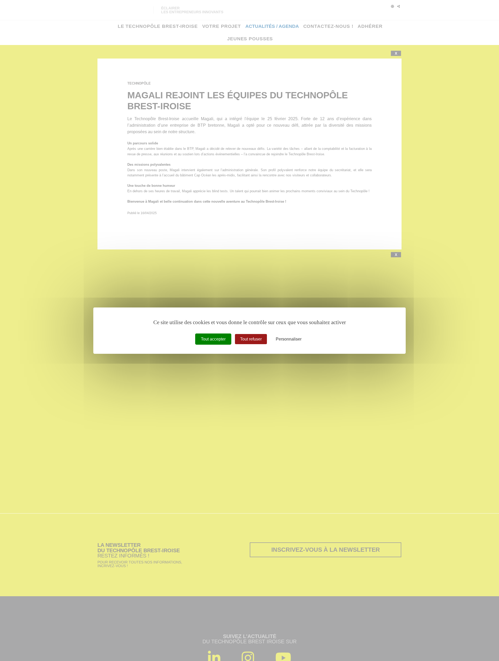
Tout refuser (251, 339)
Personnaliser (288, 339)
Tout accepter (213, 339)
